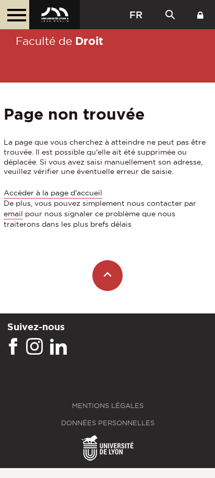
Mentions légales (108, 405)
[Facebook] (13, 347)
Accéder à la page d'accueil (53, 193)
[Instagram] (34, 347)
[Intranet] (200, 14)
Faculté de (59, 40)
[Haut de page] (107, 275)
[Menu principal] (14, 14)
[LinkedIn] (58, 347)
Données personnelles (107, 422)
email (13, 213)
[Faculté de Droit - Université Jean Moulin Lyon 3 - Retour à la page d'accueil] (54, 14)
